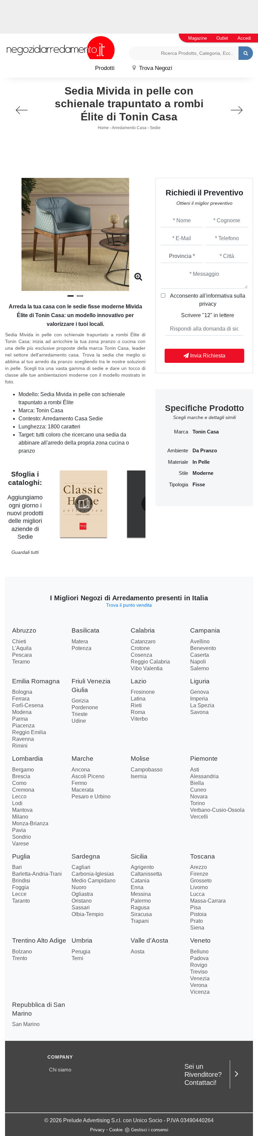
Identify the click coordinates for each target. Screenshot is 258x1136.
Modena (22, 712)
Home (103, 127)
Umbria (82, 940)
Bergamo (23, 769)
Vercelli (199, 817)
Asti (194, 769)
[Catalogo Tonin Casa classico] (83, 503)
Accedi (244, 38)
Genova (199, 692)
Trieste (80, 714)
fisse (198, 484)
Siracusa (141, 914)
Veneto (200, 940)
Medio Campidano (94, 880)
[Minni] (21, 110)
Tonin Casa (205, 431)
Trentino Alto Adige (39, 940)
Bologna (22, 692)
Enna (137, 887)
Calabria (143, 630)
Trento (19, 958)
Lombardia (27, 758)
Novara (199, 796)
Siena (197, 928)
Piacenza (23, 725)
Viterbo (139, 719)
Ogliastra (82, 894)
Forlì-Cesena (27, 705)
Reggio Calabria (150, 662)
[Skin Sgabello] (236, 110)
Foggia (20, 887)
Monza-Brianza (30, 823)
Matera (80, 641)
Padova (199, 958)
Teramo (21, 662)
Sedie (155, 127)
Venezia (200, 978)
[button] (71, 296)
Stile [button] (183, 473)
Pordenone (85, 707)
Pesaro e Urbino (91, 796)
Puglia (21, 856)
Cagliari (81, 867)
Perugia (81, 951)
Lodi (17, 803)
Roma (138, 712)
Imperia (199, 699)
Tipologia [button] (178, 484)
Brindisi (21, 880)
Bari (17, 867)
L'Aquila (22, 648)
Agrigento (142, 867)
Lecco (19, 796)
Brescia (21, 776)
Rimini (20, 746)
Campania (205, 630)
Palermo (141, 901)
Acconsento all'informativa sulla (207, 300)
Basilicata (85, 630)
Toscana (202, 856)
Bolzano (22, 951)
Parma (20, 719)
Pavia (19, 830)
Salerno (199, 668)
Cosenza (141, 655)
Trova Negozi (154, 68)
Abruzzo (24, 630)
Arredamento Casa (129, 127)
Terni (77, 958)
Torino (197, 803)
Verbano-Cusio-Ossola (217, 810)
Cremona (23, 790)
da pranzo (204, 450)
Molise (140, 758)
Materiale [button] (178, 462)
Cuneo (198, 790)
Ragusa (140, 907)
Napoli (198, 662)
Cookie (116, 1129)
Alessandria (204, 776)
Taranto (21, 901)
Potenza (81, 648)
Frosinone (143, 692)
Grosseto (201, 880)
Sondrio (21, 837)
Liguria (200, 681)
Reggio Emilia (29, 732)
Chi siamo (60, 1069)
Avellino (200, 641)
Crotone (140, 648)
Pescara (22, 655)
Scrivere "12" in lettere (207, 315)
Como (19, 783)
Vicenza (200, 992)
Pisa (195, 907)
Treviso (199, 972)
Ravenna (23, 739)
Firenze (199, 874)
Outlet (222, 38)
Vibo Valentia (147, 668)
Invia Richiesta (207, 355)
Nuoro (79, 887)
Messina (141, 894)
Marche (82, 758)
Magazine (197, 38)
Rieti (136, 705)
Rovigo (198, 965)
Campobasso (147, 769)
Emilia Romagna (36, 681)
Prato (196, 921)
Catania (140, 880)
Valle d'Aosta (149, 940)
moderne (202, 473)
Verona (198, 985)
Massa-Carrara (208, 901)
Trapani (140, 921)
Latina (138, 699)
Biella (197, 783)
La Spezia (202, 705)
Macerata (83, 790)
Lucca (197, 894)
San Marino (26, 1024)
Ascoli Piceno (88, 776)
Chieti (19, 641)
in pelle (201, 462)
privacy (207, 304)
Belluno (199, 951)
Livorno (199, 887)
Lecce (19, 894)
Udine (79, 721)
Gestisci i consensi (149, 1129)
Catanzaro (143, 641)
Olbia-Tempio (87, 914)
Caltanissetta (146, 874)
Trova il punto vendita (129, 605)
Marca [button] (181, 431)
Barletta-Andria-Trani (37, 874)
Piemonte (204, 758)
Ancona (81, 769)
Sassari (81, 907)
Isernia (139, 776)
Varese (20, 843)
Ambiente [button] (177, 450)
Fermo (79, 783)
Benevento (203, 648)
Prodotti (105, 68)
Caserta (199, 655)
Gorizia (80, 701)
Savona (199, 712)
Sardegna (86, 856)
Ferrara (21, 699)
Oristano (82, 901)
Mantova (22, 810)
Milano (20, 817)
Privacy (97, 1129)
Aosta (137, 951)
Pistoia (198, 914)
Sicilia (139, 856)
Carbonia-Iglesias (93, 874)
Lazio (138, 681)
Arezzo (198, 867)
